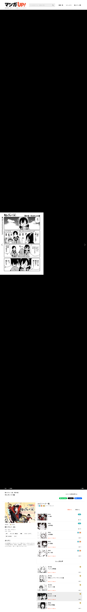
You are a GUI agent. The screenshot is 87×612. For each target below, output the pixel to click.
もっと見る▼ (59, 561)
